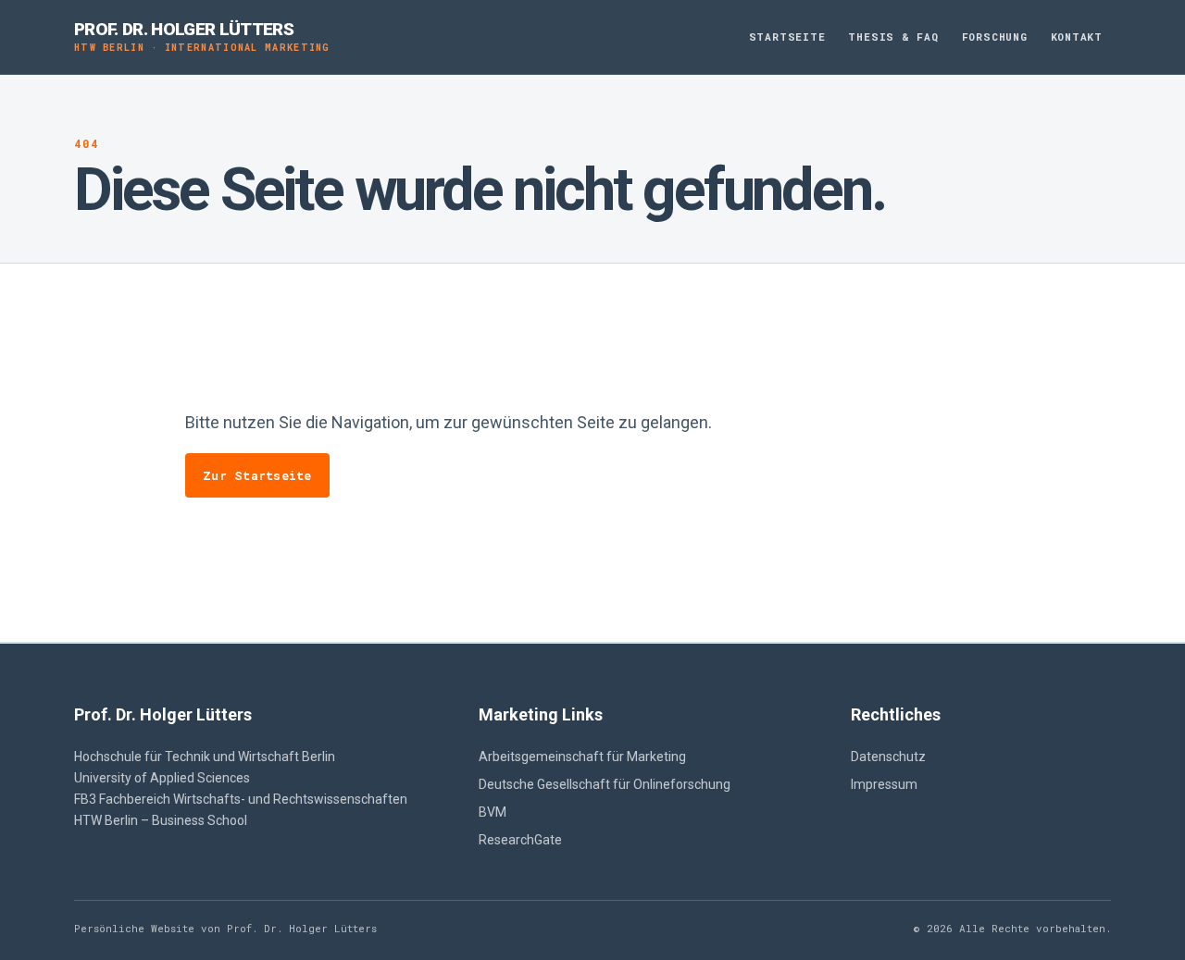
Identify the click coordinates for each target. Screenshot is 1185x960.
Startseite (787, 36)
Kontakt (1077, 36)
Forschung (995, 36)
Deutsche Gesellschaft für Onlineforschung (604, 784)
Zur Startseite (257, 475)
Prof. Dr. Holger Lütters (202, 36)
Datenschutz (888, 756)
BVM (492, 812)
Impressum (884, 784)
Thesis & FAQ (893, 36)
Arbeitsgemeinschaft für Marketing (582, 756)
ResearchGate (520, 839)
